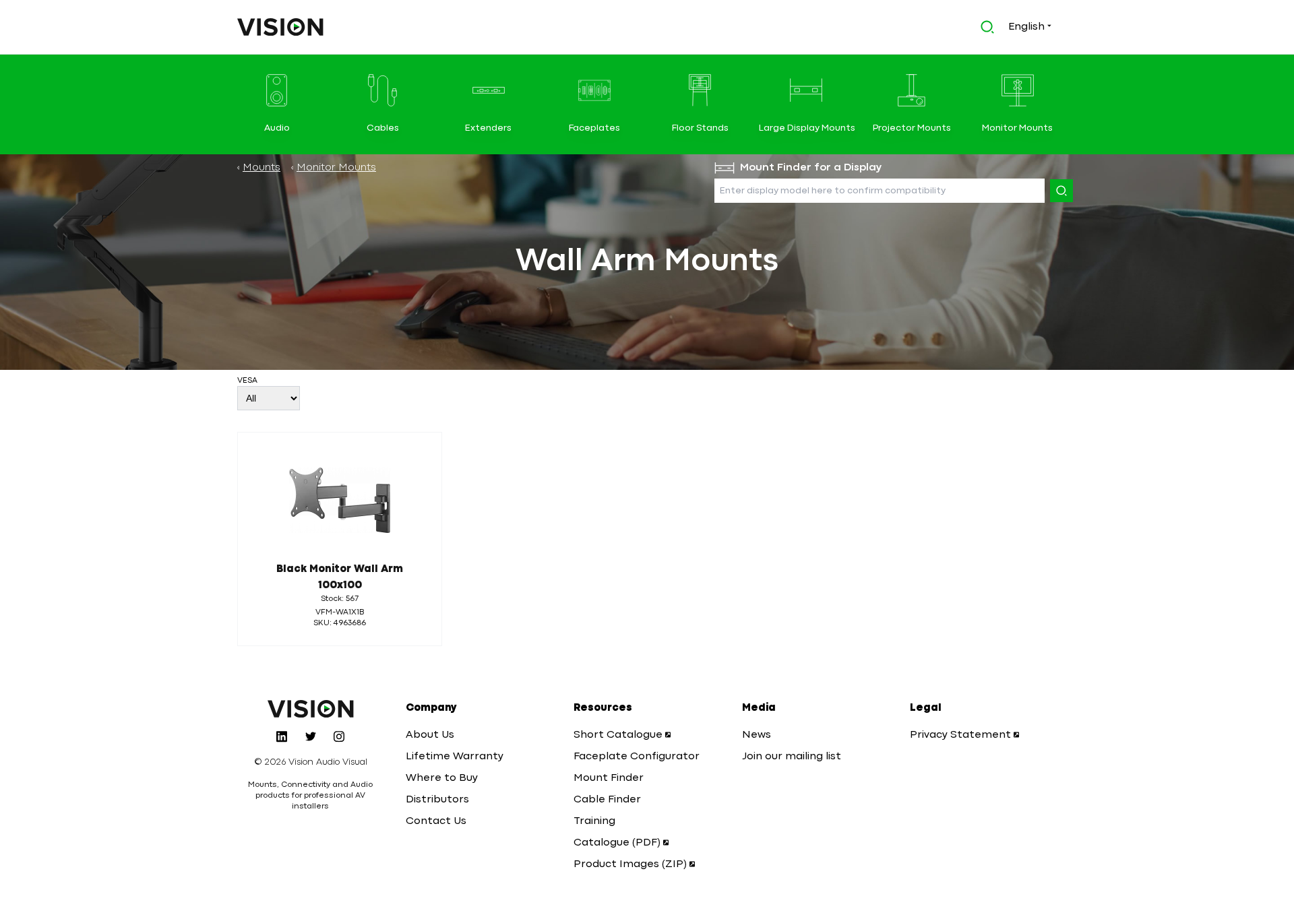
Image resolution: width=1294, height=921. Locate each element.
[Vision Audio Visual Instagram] (339, 736)
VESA (247, 380)
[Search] (1061, 190)
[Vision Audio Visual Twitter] (310, 736)
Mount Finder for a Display (811, 167)
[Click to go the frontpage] (280, 27)
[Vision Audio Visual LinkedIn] (281, 736)
